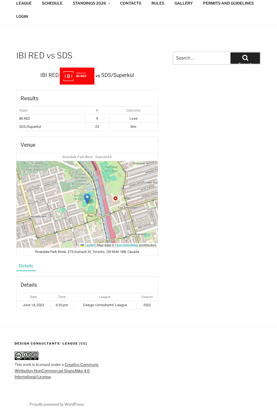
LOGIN (22, 16)
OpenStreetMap (126, 245)
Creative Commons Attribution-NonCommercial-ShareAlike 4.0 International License (56, 370)
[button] (87, 198)
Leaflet (89, 245)
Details (26, 265)
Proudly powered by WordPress (56, 404)
